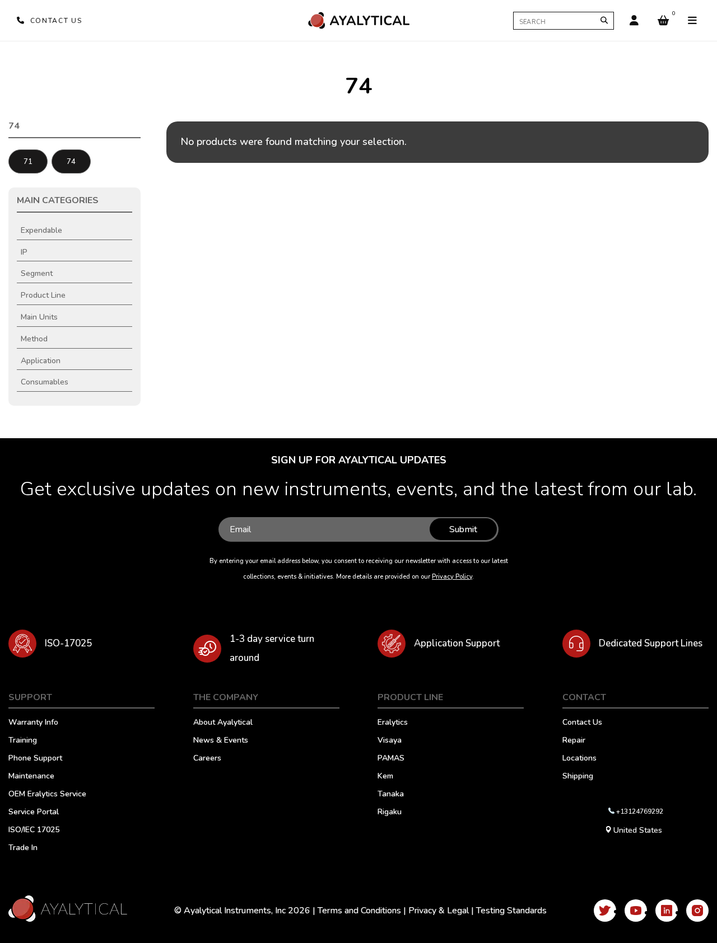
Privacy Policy (452, 577)
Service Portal (33, 812)
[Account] (634, 20)
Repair (573, 740)
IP (24, 252)
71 (28, 162)
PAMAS (391, 758)
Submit (463, 529)
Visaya (390, 740)
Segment (37, 273)
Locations (579, 758)
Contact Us (582, 723)
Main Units (39, 317)
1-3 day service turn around (272, 648)
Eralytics (393, 723)
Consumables (44, 382)
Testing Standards (511, 910)
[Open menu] (692, 20)
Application (40, 360)
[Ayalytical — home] (358, 20)
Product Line (43, 295)
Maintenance (31, 776)
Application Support (457, 643)
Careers (207, 758)
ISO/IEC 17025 (33, 830)
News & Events (220, 740)
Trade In (23, 848)
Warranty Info (33, 723)
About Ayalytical (223, 723)
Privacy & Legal (438, 910)
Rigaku (390, 812)
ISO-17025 (68, 643)
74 (71, 162)
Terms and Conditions (359, 910)
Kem (385, 776)
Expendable (41, 230)
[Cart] (663, 20)
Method (34, 339)
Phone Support (35, 758)
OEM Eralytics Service (47, 794)
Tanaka (391, 794)
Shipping (577, 776)
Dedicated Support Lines (650, 643)
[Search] (604, 20)
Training (22, 740)
